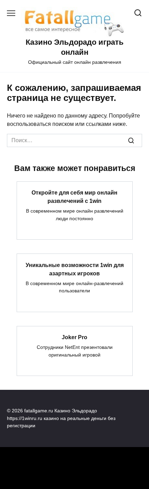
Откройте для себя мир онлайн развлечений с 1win (74, 197)
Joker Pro (74, 337)
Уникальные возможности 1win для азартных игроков (75, 269)
